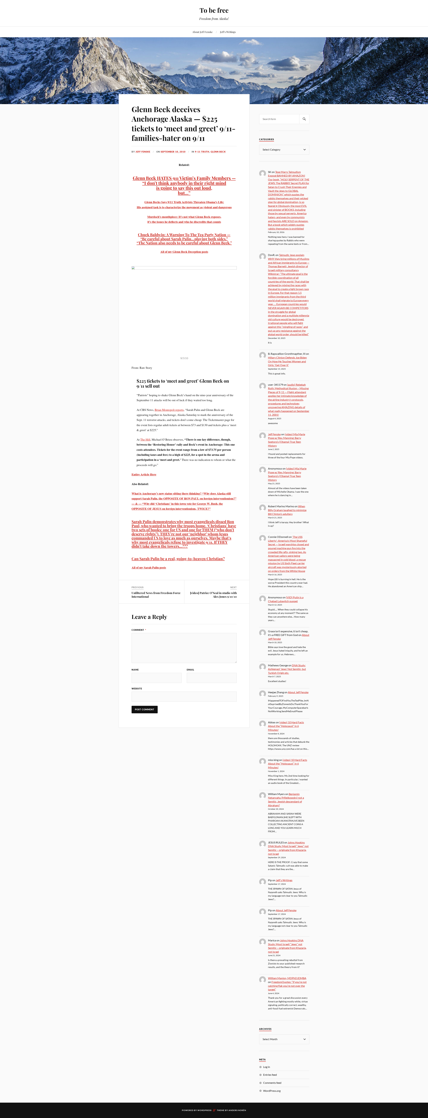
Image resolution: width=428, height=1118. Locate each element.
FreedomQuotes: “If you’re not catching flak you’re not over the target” (287, 985)
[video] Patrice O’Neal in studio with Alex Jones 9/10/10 (213, 594)
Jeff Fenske (143, 151)
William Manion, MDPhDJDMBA (287, 978)
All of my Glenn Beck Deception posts (184, 251)
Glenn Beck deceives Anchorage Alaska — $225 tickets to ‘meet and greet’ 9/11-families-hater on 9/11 (183, 123)
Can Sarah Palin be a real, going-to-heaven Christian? (178, 558)
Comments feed (272, 1082)
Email (190, 669)
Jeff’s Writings (228, 32)
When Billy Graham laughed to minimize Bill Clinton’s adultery (287, 510)
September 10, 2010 (173, 151)
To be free (214, 10)
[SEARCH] (304, 119)
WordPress (204, 1110)
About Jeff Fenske (202, 32)
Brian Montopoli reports (169, 410)
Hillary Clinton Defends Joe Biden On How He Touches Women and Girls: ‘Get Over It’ (287, 361)
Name (135, 669)
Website (137, 688)
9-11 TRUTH (202, 151)
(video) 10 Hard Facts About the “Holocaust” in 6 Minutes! (286, 726)
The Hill (145, 439)
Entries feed (270, 1074)
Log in (266, 1066)
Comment (139, 630)
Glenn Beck (218, 151)
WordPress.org (272, 1090)
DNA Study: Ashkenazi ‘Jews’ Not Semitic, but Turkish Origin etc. (287, 669)
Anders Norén (237, 1110)
